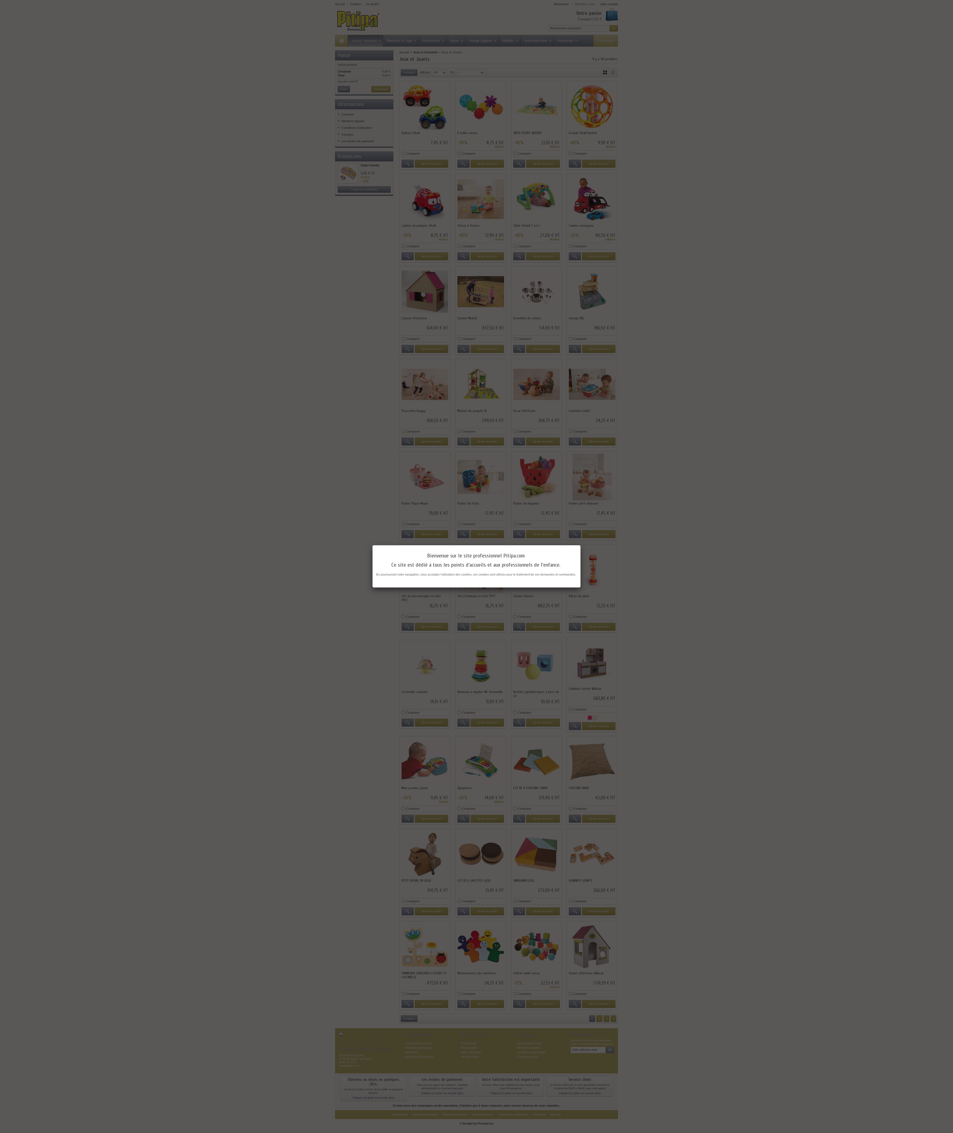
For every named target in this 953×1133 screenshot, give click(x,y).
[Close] (580, 545)
